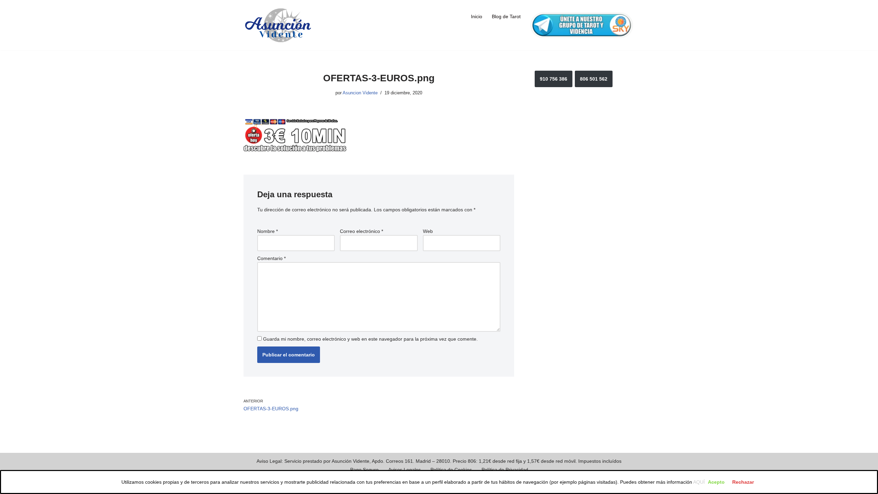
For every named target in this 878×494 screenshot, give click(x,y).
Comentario (271, 258)
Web (428, 231)
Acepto (716, 482)
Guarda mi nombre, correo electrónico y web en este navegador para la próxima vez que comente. (370, 339)
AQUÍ (699, 482)
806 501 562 (593, 79)
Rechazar (743, 482)
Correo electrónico (361, 231)
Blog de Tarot (506, 16)
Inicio (476, 16)
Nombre (267, 231)
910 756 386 (553, 79)
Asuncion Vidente (360, 93)
